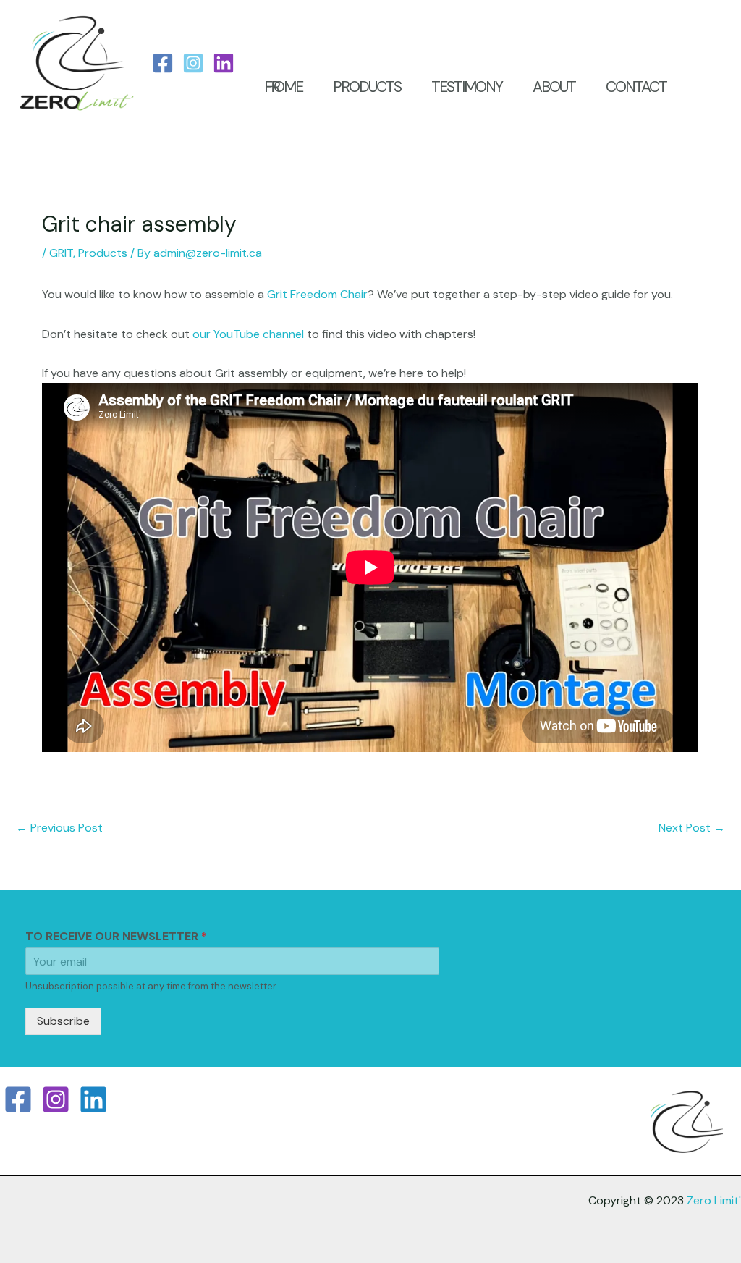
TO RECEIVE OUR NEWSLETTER (116, 936)
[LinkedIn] (223, 63)
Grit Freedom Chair (317, 294)
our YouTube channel (248, 334)
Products (102, 253)
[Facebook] (163, 63)
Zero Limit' (714, 1200)
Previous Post (59, 827)
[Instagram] (193, 63)
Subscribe (63, 1020)
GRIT (61, 253)
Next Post (692, 827)
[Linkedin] (93, 1099)
